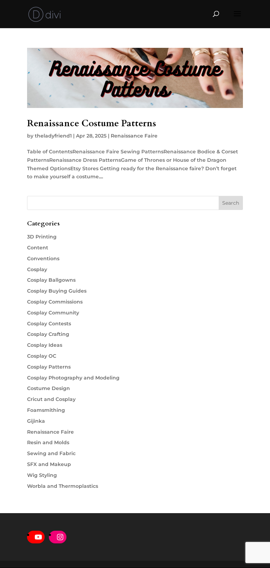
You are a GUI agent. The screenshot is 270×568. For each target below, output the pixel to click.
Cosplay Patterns (49, 367)
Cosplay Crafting (48, 334)
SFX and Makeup (49, 464)
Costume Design (48, 388)
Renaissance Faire (134, 136)
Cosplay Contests (49, 323)
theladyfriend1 (53, 136)
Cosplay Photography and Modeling (73, 378)
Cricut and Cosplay (51, 399)
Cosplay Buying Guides (56, 291)
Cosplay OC (41, 356)
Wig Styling (42, 475)
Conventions (43, 258)
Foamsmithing (46, 410)
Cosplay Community (53, 312)
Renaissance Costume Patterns (91, 123)
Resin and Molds (48, 442)
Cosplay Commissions (55, 302)
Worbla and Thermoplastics (62, 486)
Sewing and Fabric (51, 453)
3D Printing (42, 237)
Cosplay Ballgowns (51, 280)
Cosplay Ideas (44, 345)
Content (37, 247)
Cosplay (37, 269)
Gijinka (36, 421)
